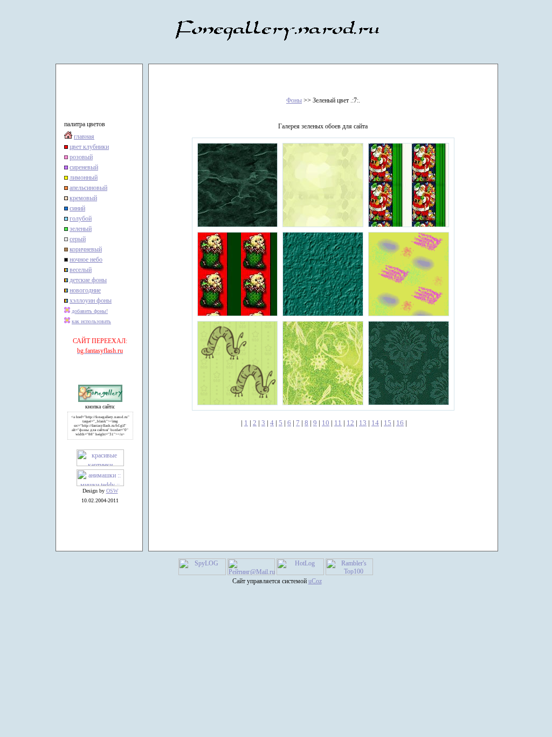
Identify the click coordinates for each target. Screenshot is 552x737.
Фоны (294, 100)
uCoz (315, 581)
